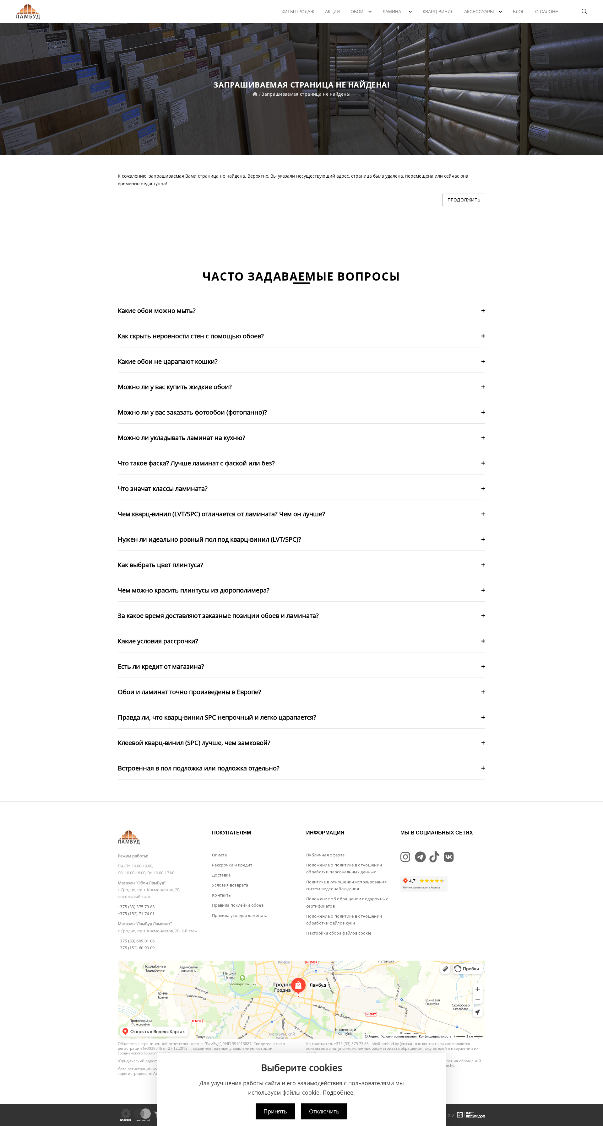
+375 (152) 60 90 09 (136, 948)
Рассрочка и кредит (232, 865)
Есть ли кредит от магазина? (161, 666)
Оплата (219, 855)
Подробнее (338, 1092)
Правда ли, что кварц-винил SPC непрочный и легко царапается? (217, 717)
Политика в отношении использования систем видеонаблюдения (346, 885)
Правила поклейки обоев (237, 905)
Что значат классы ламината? (163, 488)
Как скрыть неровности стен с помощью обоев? (191, 336)
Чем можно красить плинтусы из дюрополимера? (193, 590)
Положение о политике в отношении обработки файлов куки (344, 919)
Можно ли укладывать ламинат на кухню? (181, 437)
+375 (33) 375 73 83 (136, 906)
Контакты (222, 895)
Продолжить (464, 199)
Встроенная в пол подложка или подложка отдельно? (199, 768)
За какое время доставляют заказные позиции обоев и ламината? (218, 615)
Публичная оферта (325, 855)
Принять (275, 1111)
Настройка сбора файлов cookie (338, 933)
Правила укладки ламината (240, 915)
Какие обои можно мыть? (157, 310)
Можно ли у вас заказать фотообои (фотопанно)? (192, 412)
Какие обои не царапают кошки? (168, 361)
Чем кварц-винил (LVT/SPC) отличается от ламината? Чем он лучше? (221, 514)
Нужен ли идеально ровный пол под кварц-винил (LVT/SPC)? (209, 539)
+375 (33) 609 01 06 (136, 941)
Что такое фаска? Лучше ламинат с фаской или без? (196, 463)
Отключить (324, 1111)
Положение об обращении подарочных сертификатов (347, 902)
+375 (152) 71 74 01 (136, 913)
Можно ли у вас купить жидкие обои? (175, 387)
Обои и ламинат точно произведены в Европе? (189, 692)
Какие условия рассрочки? (158, 641)
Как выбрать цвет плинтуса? (160, 564)
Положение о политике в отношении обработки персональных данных (344, 868)
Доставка (221, 875)
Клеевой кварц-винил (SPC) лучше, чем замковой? (194, 742)
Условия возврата (230, 885)
